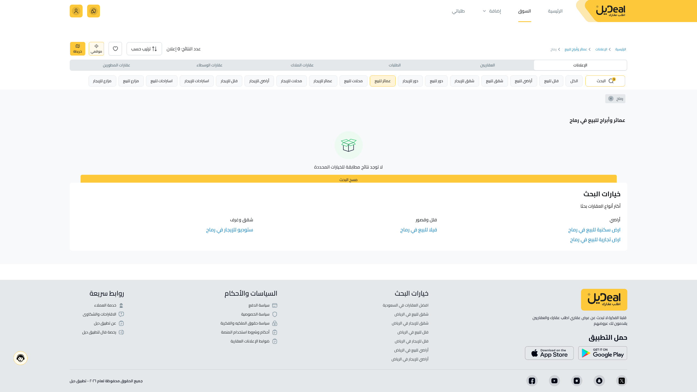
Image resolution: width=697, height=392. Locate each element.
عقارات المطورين (116, 65)
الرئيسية (620, 49)
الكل (574, 80)
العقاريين (487, 65)
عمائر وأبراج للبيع (576, 49)
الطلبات (395, 65)
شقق (494, 80)
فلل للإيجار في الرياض (412, 341)
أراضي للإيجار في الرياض (410, 359)
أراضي (523, 80)
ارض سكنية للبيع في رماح (594, 229)
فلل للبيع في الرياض (413, 332)
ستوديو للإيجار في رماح (229, 229)
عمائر (383, 80)
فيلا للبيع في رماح (418, 229)
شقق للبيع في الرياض (412, 314)
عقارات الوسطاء (209, 65)
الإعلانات (601, 49)
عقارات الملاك (302, 65)
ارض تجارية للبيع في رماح (595, 239)
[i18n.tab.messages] (93, 11)
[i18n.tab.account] (76, 11)
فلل (551, 80)
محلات (353, 80)
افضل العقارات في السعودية (406, 305)
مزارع (131, 80)
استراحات (197, 80)
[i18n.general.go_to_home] (604, 300)
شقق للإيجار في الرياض (410, 323)
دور (436, 80)
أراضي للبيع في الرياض (411, 350)
